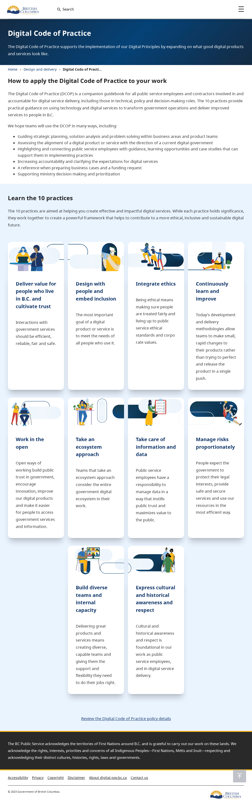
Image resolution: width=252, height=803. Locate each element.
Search (68, 9)
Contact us (139, 777)
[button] (239, 776)
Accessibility (18, 777)
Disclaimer (76, 777)
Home (12, 69)
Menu (241, 9)
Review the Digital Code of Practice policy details (126, 718)
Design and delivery (40, 69)
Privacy (38, 777)
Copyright (55, 777)
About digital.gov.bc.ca (108, 777)
